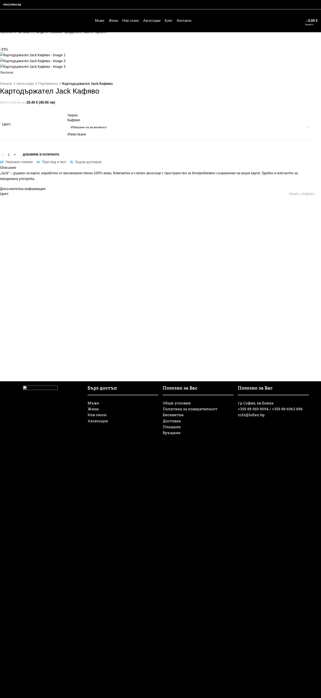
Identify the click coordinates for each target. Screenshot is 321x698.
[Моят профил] (292, 20)
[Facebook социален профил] (294, 5)
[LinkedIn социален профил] (309, 5)
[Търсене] (284, 20)
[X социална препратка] (299, 5)
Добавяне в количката (41, 154)
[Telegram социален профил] (315, 5)
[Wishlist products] (300, 20)
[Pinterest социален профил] (304, 5)
